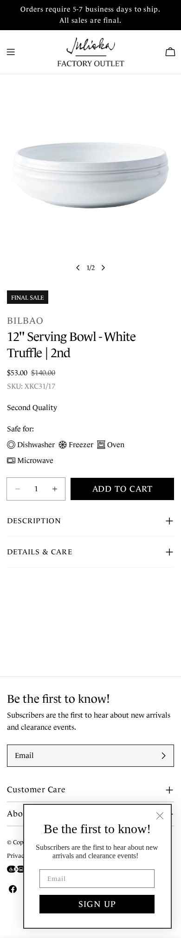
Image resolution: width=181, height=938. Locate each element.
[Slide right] (103, 267)
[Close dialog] (160, 816)
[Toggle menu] (10, 52)
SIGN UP (97, 904)
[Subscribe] (163, 755)
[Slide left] (78, 267)
